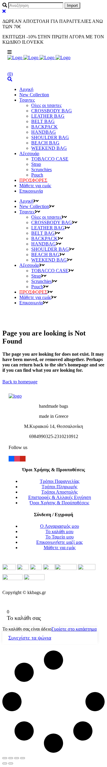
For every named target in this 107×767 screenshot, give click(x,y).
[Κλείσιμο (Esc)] (4, 758)
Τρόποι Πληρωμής (59, 486)
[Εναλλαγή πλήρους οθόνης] (16, 758)
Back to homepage (19, 381)
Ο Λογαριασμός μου (59, 526)
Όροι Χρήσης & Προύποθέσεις (59, 502)
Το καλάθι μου (59, 531)
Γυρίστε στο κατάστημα (74, 628)
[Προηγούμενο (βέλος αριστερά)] (4, 763)
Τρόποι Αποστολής (59, 491)
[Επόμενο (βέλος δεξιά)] (10, 763)
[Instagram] (17, 458)
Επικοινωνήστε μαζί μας (59, 542)
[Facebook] (11, 458)
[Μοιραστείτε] (10, 758)
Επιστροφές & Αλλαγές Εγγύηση (59, 497)
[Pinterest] (23, 458)
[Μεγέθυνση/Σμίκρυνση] (22, 758)
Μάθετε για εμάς (59, 547)
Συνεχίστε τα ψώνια (29, 638)
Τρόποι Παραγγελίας (59, 481)
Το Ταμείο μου (59, 536)
